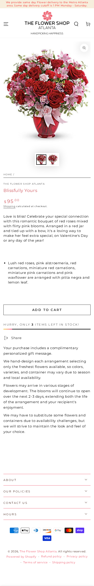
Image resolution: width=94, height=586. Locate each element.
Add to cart (47, 310)
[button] (76, 24)
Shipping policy (63, 562)
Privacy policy (77, 556)
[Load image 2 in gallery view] (53, 159)
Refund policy (51, 556)
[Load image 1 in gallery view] (41, 159)
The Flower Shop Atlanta (24, 183)
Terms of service (35, 562)
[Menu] (6, 24)
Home (7, 174)
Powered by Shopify (21, 556)
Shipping (9, 206)
